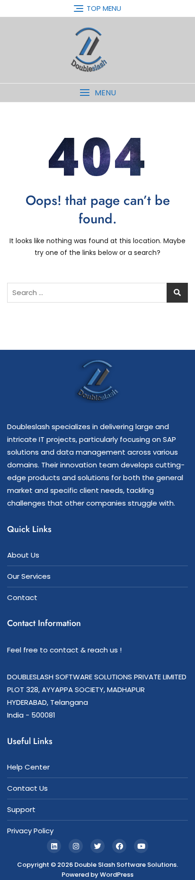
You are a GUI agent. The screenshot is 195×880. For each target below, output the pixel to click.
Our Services (29, 576)
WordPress (116, 874)
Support (21, 809)
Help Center (28, 767)
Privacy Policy (30, 831)
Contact (22, 597)
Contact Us (27, 788)
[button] (97, 92)
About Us (23, 555)
